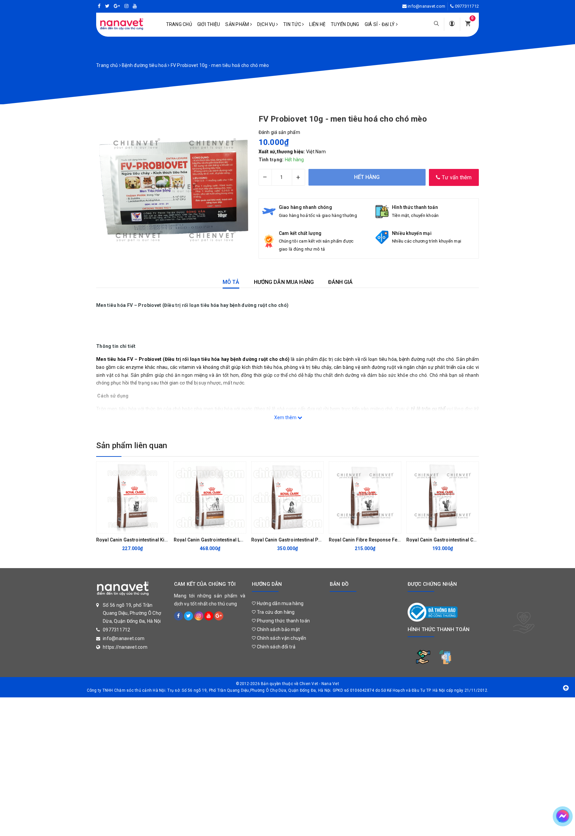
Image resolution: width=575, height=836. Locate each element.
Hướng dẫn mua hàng (279, 603)
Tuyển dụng (345, 24)
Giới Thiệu (208, 24)
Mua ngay (205, 526)
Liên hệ (317, 24)
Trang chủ (179, 24)
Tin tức (292, 24)
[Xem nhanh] (161, 526)
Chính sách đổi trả (275, 646)
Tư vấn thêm (456, 177)
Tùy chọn (127, 526)
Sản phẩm (237, 24)
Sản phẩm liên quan (131, 445)
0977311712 (467, 6)
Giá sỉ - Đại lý (380, 24)
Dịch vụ (266, 24)
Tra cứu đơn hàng (275, 612)
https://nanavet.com (125, 647)
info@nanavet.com (426, 6)
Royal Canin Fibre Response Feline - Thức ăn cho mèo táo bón (397, 539)
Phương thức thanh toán (283, 620)
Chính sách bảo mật (278, 629)
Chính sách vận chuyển (281, 638)
